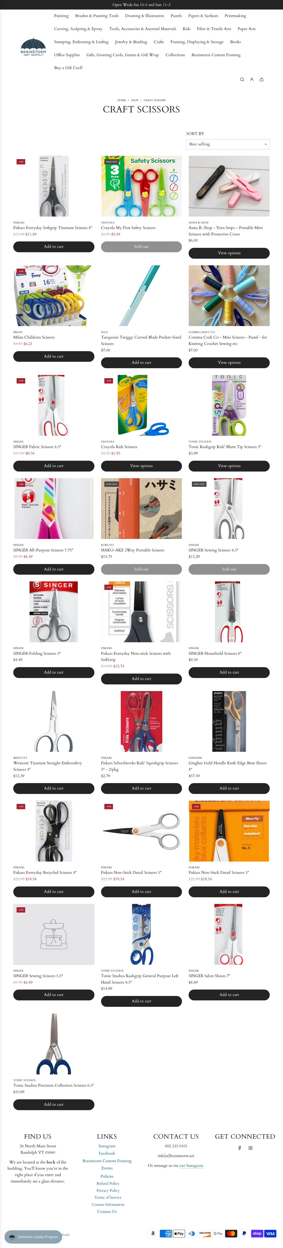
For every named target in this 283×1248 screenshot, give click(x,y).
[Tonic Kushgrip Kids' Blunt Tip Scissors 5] (229, 405)
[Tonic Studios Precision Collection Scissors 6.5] (53, 1043)
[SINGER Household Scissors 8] (229, 611)
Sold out (141, 246)
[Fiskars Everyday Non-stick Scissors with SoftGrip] (141, 611)
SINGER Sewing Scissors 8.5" (213, 550)
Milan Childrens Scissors (34, 337)
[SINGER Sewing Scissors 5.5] (53, 934)
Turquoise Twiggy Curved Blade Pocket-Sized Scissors (141, 341)
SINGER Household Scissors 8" (215, 653)
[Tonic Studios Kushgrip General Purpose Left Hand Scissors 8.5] (141, 934)
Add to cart (53, 246)
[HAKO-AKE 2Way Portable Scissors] (141, 508)
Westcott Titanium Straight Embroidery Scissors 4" (47, 766)
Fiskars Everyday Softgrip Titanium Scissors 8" (52, 228)
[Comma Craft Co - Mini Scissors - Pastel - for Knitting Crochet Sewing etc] (229, 295)
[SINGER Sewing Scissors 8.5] (229, 508)
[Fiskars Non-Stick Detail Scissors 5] (141, 831)
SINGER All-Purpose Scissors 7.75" (43, 550)
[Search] (242, 79)
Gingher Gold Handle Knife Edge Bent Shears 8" (228, 766)
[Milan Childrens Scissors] (53, 295)
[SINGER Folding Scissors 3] (53, 611)
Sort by (195, 134)
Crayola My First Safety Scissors (128, 228)
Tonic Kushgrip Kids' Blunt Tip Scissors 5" (225, 447)
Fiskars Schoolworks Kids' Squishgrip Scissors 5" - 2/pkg (139, 766)
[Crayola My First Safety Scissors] (141, 186)
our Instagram (191, 1165)
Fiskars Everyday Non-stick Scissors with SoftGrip (136, 657)
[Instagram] (250, 1148)
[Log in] (252, 79)
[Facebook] (240, 1148)
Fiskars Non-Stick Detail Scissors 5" (131, 872)
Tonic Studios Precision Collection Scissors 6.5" (53, 1085)
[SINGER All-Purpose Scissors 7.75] (53, 508)
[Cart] (261, 79)
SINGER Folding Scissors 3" (37, 653)
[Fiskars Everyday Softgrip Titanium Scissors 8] (53, 186)
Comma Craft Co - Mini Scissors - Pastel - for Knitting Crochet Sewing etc (228, 341)
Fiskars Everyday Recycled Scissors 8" (45, 872)
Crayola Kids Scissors (119, 447)
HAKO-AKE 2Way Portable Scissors (132, 550)
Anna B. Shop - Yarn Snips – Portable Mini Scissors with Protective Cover (226, 231)
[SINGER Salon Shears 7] (229, 934)
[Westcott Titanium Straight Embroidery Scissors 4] (53, 721)
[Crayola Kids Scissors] (141, 405)
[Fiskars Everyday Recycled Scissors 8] (53, 831)
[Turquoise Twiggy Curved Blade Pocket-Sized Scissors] (141, 295)
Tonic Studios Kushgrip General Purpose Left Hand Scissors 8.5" (139, 979)
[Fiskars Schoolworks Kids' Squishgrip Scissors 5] (141, 721)
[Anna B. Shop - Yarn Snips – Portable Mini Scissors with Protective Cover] (229, 186)
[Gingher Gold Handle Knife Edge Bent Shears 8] (229, 721)
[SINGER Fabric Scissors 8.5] (53, 405)
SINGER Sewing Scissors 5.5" (38, 976)
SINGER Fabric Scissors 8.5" (37, 447)
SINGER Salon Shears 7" (209, 976)
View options (229, 253)
